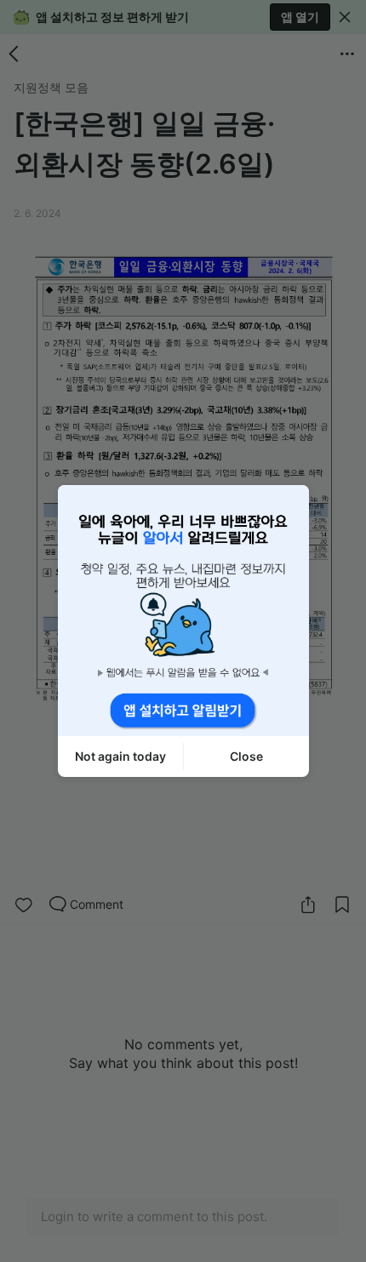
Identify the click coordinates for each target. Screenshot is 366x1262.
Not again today (120, 756)
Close (246, 756)
